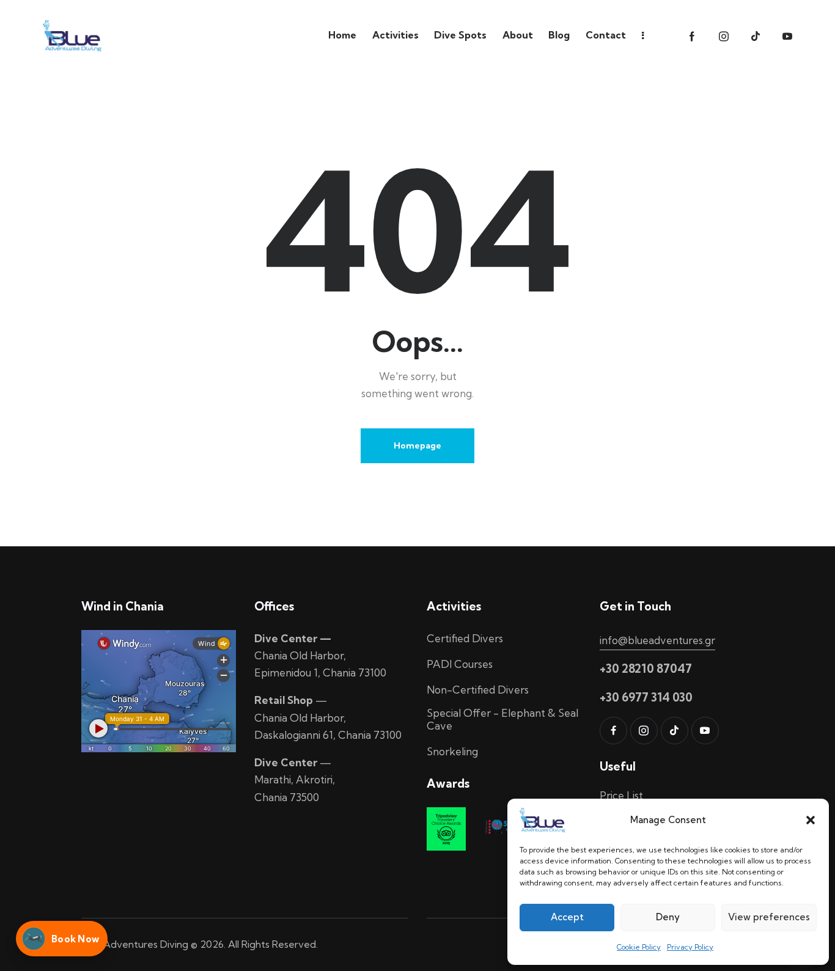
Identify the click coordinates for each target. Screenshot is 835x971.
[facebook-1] (692, 36)
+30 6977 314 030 (646, 697)
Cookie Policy (639, 946)
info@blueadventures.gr (657, 640)
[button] (810, 820)
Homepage (417, 445)
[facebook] (613, 730)
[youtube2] (787, 36)
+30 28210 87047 (646, 668)
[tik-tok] (755, 36)
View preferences (769, 917)
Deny (668, 917)
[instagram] (724, 36)
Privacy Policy (690, 946)
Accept (567, 917)
